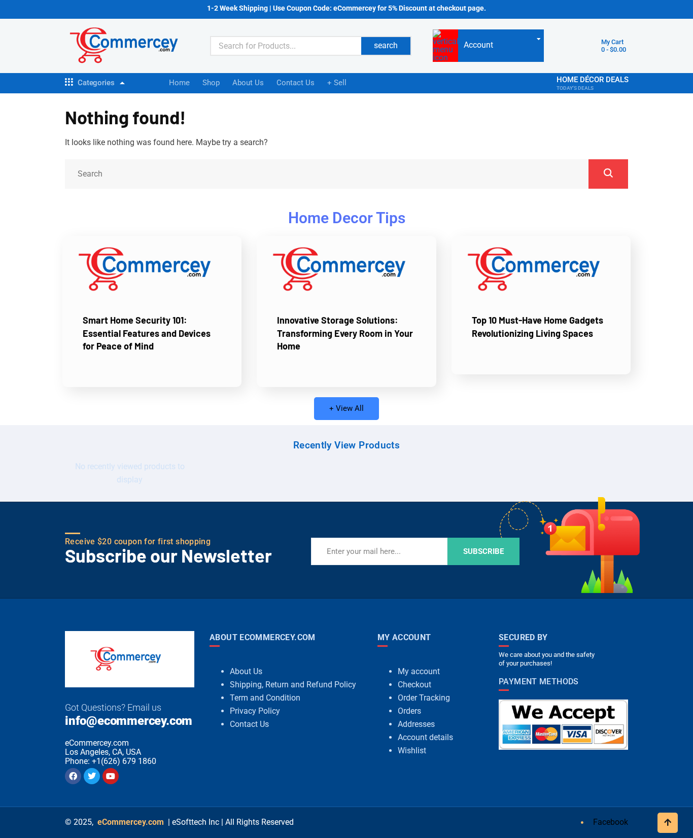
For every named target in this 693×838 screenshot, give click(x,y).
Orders (409, 711)
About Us (248, 82)
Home (179, 82)
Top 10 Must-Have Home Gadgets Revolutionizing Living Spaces (537, 326)
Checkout (414, 684)
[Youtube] (110, 776)
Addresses (416, 724)
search (386, 45)
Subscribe (483, 551)
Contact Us (295, 82)
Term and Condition (265, 698)
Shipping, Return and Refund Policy (293, 684)
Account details (425, 737)
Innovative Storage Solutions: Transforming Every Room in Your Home (345, 333)
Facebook (609, 822)
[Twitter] (92, 776)
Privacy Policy (255, 711)
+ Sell (336, 82)
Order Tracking (424, 698)
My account (419, 671)
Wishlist (412, 750)
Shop (211, 82)
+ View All (346, 408)
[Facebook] (73, 776)
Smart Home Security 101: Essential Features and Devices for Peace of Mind (147, 333)
